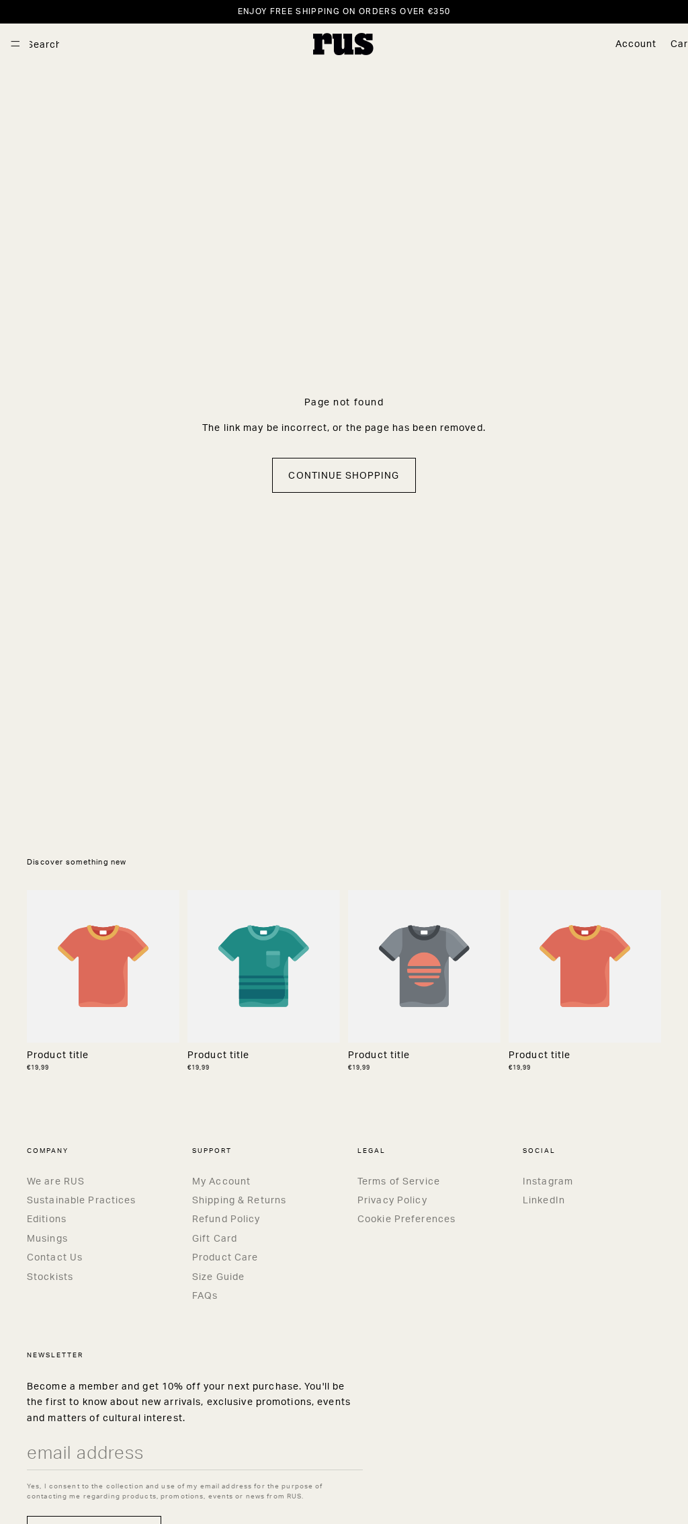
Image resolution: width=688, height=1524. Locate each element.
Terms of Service (398, 1181)
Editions (47, 1218)
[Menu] (15, 43)
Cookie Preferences (406, 1218)
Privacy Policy (392, 1199)
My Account (221, 1181)
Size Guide (218, 1276)
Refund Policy (226, 1218)
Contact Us (55, 1256)
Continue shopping (343, 475)
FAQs (205, 1295)
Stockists (50, 1276)
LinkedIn (544, 1199)
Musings (47, 1238)
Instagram (548, 1181)
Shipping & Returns (239, 1199)
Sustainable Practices (81, 1199)
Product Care (225, 1256)
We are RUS (56, 1181)
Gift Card (214, 1238)
